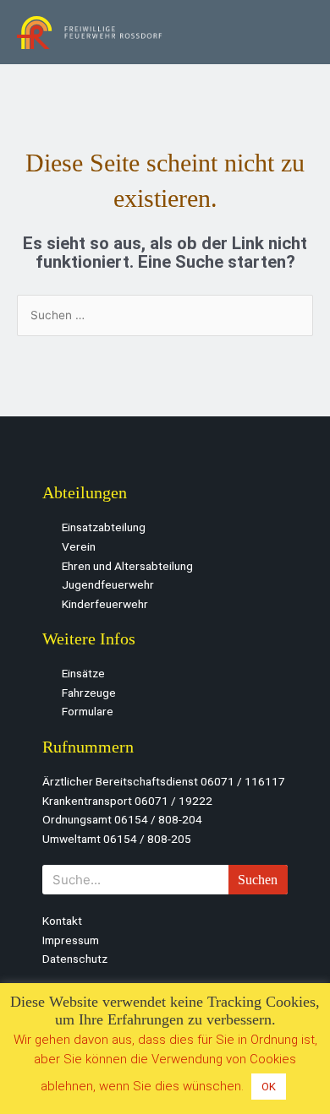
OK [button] (268, 1086)
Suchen (258, 879)
